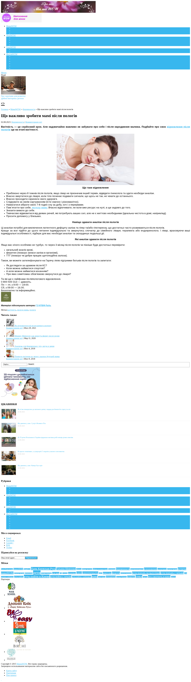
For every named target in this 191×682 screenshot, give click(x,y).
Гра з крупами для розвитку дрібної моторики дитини (13, 97)
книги (100, 573)
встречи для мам (19, 573)
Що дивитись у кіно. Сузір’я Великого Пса (32, 423)
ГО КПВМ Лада (43, 305)
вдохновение (150, 569)
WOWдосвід (16, 31)
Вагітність (16, 28)
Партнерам (11, 673)
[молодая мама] (95, 184)
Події (13, 56)
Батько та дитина (19, 52)
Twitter (9, 547)
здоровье (72, 573)
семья (139, 576)
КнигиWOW (18, 569)
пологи (32, 310)
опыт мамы (101, 577)
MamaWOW (22, 664)
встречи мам (29, 573)
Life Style (15, 59)
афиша (78, 569)
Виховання (16, 40)
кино (79, 572)
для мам (55, 573)
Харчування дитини (20, 45)
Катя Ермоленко (7, 569)
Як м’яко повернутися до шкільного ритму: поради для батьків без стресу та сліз (44, 409)
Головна (4, 109)
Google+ (10, 543)
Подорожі (15, 61)
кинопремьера (90, 572)
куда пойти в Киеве (37, 576)
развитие (131, 577)
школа (173, 577)
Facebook (10, 540)
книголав (107, 573)
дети (37, 572)
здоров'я (65, 573)
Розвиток (15, 42)
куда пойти (18, 577)
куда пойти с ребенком (81, 577)
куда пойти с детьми (60, 576)
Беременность (29, 109)
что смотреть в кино (159, 576)
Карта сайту (11, 671)
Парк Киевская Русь (43, 568)
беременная (111, 569)
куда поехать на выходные (146, 573)
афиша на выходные (100, 569)
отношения (111, 577)
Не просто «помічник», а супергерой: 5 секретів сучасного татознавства (41, 451)
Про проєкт (11, 675)
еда (61, 573)
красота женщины (126, 573)
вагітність (11, 310)
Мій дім (14, 68)
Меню (3, 73)
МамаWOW (11, 26)
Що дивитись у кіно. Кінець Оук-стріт (30, 465)
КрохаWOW (16, 38)
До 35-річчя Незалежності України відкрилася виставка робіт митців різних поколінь (45, 437)
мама (94, 576)
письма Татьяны (121, 577)
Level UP (15, 63)
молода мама (22, 310)
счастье (145, 577)
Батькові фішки (18, 49)
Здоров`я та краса (19, 33)
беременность (123, 569)
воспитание (162, 569)
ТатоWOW (11, 47)
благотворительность (136, 569)
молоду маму (39, 207)
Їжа (12, 66)
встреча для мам (172, 569)
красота (116, 573)
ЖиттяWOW (11, 54)
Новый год (27, 569)
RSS (8, 545)
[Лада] (6, 300)
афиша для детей (87, 569)
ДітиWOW (11, 35)
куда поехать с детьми (172, 573)
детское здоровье (46, 573)
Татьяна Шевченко (66, 568)
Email (8, 538)
